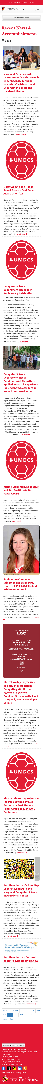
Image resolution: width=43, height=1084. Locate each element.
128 (32, 1010)
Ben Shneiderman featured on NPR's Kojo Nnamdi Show (20, 958)
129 (38, 1010)
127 (27, 1010)
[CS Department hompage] (21, 1078)
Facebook (3, 1068)
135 (32, 1015)
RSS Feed (25, 1068)
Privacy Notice (21, 1072)
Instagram (14, 1068)
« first (5, 1010)
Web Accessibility (8, 1072)
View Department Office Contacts (13, 1045)
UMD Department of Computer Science (17, 9)
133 (21, 1015)
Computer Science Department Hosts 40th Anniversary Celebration (18, 290)
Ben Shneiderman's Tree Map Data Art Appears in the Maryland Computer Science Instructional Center (21, 890)
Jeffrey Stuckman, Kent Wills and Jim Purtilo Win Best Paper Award (21, 490)
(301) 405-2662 (17, 1064)
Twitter (9, 1068)
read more (20, 134)
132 (15, 1015)
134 (27, 1015)
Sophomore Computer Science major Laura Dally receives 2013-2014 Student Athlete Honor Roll (20, 584)
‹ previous (14, 1010)
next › (5, 1019)
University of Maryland (21, 2)
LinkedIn (20, 1068)
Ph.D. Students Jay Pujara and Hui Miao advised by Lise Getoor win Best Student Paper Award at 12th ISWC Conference (21, 805)
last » (12, 1019)
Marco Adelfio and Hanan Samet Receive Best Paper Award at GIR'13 (19, 190)
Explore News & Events (21, 18)
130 (4, 1015)
